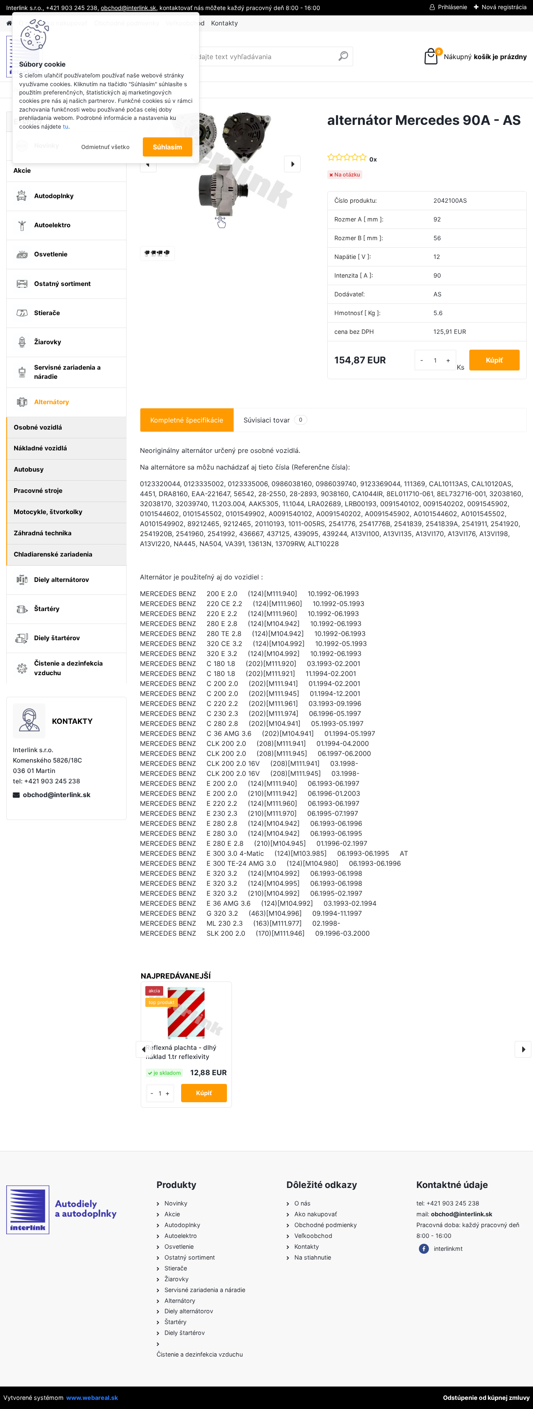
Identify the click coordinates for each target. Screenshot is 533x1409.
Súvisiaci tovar (273, 420)
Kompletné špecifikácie (186, 420)
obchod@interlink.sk (56, 794)
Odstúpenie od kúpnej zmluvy (486, 1397)
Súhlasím (167, 147)
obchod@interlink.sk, (129, 7)
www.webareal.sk (92, 1397)
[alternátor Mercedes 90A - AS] (220, 164)
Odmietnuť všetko (105, 147)
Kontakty (224, 23)
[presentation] (148, 164)
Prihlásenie (452, 6)
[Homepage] (9, 23)
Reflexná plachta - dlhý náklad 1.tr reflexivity (181, 1052)
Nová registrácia (504, 6)
